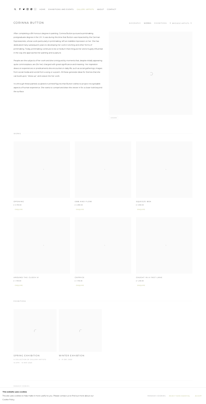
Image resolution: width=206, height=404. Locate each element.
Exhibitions (160, 23)
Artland (35, 9)
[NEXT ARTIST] (191, 23)
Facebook (20, 9)
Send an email (31, 9)
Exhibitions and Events (61, 9)
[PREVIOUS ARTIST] (170, 23)
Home (42, 9)
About (100, 9)
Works (147, 23)
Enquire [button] (19, 209)
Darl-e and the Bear (180, 9)
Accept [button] (198, 396)
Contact (111, 9)
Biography (135, 23)
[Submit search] (15, 8)
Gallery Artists (85, 9)
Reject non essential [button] (179, 396)
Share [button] (114, 118)
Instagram (27, 9)
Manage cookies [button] (21, 386)
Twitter (24, 9)
